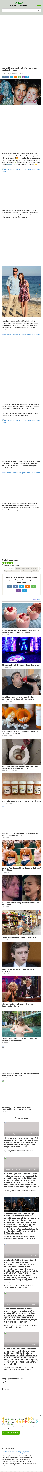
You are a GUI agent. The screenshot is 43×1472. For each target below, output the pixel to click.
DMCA (30, 1453)
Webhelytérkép (22, 1453)
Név (4, 1382)
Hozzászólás (6, 1396)
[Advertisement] (21, 39)
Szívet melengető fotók (30, 571)
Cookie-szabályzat (23, 1451)
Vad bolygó (23, 74)
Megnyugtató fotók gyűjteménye (27, 568)
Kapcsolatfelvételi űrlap (9, 1453)
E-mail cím (6, 1389)
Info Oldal (18, 3)
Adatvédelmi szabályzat (9, 1451)
